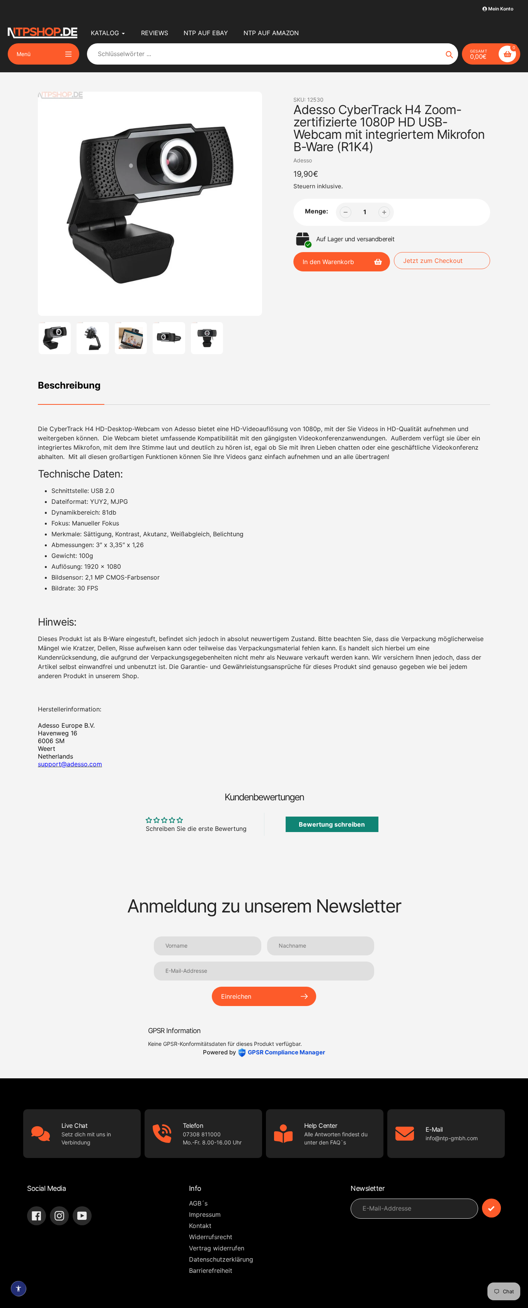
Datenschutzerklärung (221, 1259)
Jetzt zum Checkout (433, 260)
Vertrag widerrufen (216, 1248)
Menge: (316, 211)
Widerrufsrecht (210, 1237)
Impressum (205, 1214)
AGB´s (198, 1203)
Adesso (302, 160)
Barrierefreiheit (210, 1270)
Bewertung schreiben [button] (332, 824)
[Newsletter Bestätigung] (491, 1208)
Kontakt (200, 1226)
